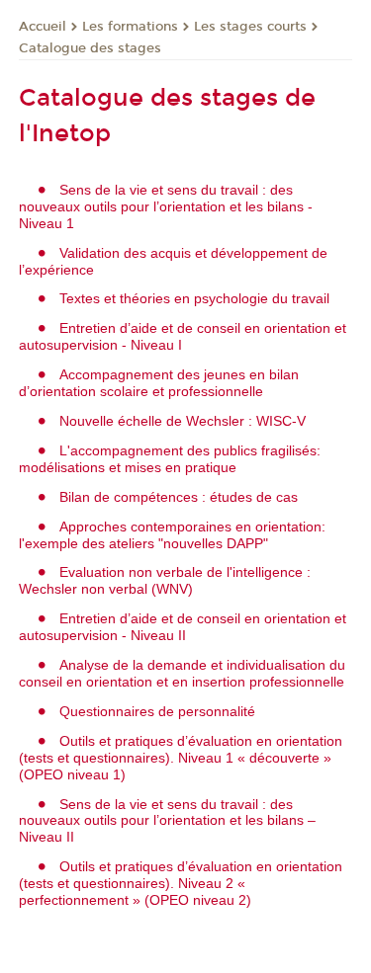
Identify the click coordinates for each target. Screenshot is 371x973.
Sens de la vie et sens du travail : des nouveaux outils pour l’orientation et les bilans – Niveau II (167, 821)
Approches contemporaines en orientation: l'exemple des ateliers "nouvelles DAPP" (172, 535)
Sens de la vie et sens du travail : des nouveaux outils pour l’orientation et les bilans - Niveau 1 (166, 206)
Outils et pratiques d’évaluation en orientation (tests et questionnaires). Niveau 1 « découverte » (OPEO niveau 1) (180, 757)
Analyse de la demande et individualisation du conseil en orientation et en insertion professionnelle (182, 673)
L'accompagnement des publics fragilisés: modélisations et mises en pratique (170, 459)
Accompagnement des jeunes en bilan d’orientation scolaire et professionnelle (159, 382)
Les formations (130, 27)
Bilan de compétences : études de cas (178, 497)
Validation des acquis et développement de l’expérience (173, 261)
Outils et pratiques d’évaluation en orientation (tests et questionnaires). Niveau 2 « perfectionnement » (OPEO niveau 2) (180, 883)
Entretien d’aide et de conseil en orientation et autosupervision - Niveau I (182, 336)
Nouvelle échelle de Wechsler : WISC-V (182, 421)
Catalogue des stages (90, 48)
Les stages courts (250, 27)
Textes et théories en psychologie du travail (194, 298)
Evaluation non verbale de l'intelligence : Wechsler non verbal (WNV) (165, 580)
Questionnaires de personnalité (157, 711)
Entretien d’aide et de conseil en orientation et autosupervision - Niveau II (182, 626)
